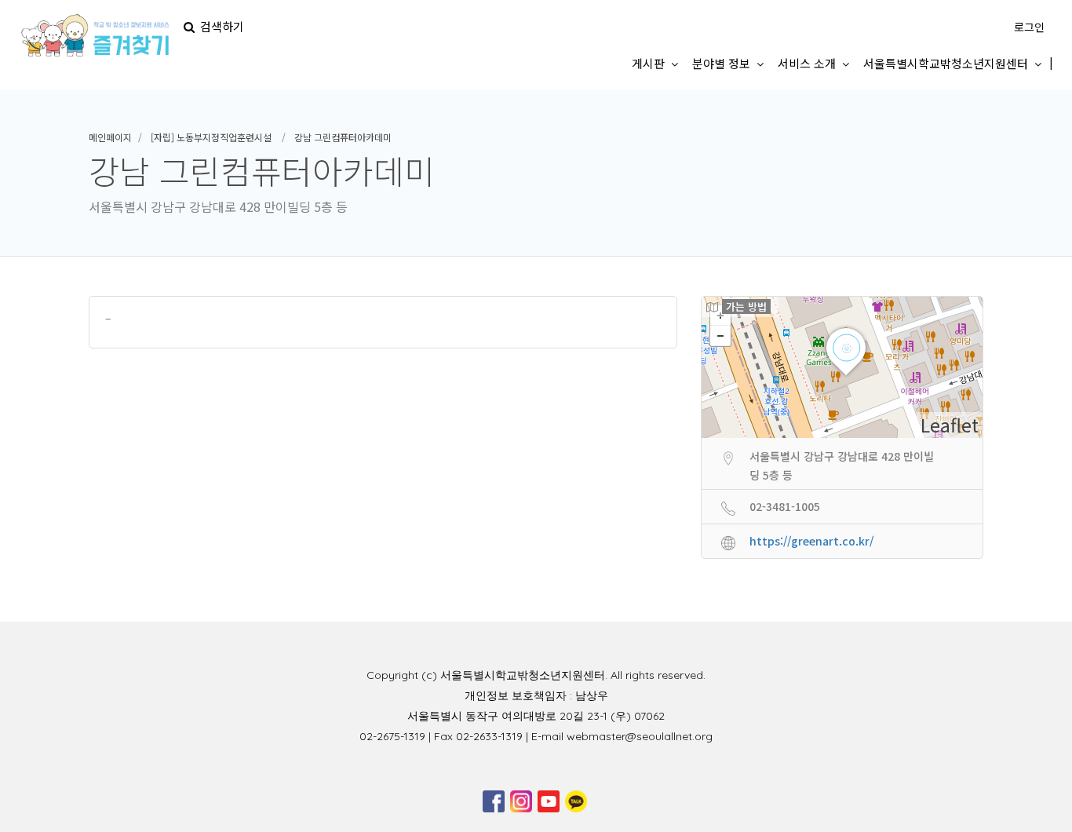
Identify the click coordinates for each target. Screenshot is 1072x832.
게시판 (648, 63)
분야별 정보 (721, 63)
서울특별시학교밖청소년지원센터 (945, 63)
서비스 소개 (807, 63)
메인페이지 (110, 137)
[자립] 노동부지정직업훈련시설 (211, 137)
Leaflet (950, 424)
